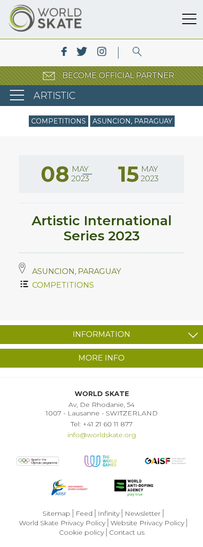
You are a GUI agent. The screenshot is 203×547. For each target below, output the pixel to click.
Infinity (108, 513)
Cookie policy (81, 532)
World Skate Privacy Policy (62, 523)
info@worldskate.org (102, 435)
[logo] (137, 53)
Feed (84, 513)
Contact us (126, 532)
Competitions (58, 121)
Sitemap (56, 513)
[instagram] (101, 53)
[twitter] (82, 53)
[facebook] (64, 53)
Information (101, 334)
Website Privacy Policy (147, 523)
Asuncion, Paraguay (132, 121)
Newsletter (143, 513)
